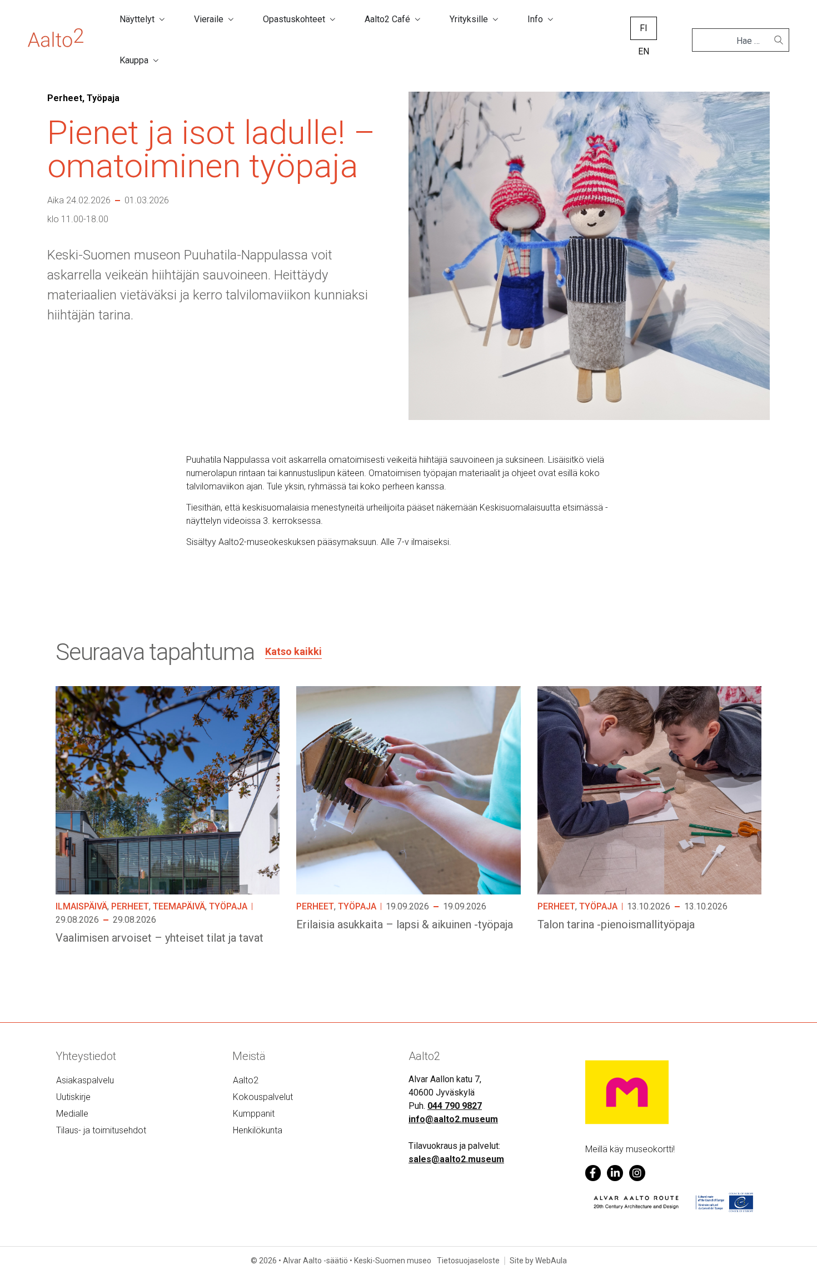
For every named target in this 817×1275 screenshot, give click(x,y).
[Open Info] (550, 19)
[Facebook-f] (593, 1173)
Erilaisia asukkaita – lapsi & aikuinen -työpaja (404, 924)
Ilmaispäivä (81, 906)
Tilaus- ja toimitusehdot (101, 1130)
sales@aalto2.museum (456, 1159)
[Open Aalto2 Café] (417, 19)
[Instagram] (637, 1173)
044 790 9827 (454, 1106)
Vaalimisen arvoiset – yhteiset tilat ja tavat (159, 937)
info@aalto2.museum (453, 1119)
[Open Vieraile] (230, 19)
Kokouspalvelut (263, 1097)
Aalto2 (245, 1080)
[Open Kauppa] (155, 60)
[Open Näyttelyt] (161, 19)
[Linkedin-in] (615, 1173)
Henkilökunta (257, 1130)
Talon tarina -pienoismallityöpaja (616, 924)
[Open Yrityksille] (495, 19)
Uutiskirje (73, 1097)
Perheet (130, 906)
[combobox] (736, 41)
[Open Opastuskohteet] (332, 19)
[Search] (778, 40)
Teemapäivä (179, 906)
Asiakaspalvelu (85, 1080)
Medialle (72, 1113)
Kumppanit (254, 1113)
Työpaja (228, 906)
